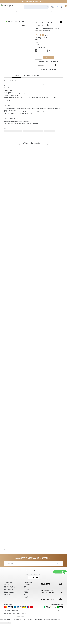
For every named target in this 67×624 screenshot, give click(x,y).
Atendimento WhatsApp (47, 591)
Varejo (36, 12)
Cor (36, 42)
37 (46, 50)
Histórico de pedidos (9, 592)
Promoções (45, 12)
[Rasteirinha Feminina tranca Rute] (18, 21)
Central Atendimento (46, 584)
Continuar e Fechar (5, 623)
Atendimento (51, 12)
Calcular (59, 65)
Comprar (48, 58)
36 (49, 50)
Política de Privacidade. (31, 621)
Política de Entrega (8, 586)
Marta (23, 25)
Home (6, 16)
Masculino (23, 12)
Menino (32, 12)
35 (36, 50)
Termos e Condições (9, 589)
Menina (27, 12)
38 (43, 50)
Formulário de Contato (47, 598)
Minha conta (7, 591)
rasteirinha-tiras (38, 131)
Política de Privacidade (9, 587)
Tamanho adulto (40, 47)
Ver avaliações (46, 30)
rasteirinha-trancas (50, 131)
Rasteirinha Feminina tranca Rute (16, 16)
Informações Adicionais (31, 75)
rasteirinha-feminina (10, 131)
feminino (19, 131)
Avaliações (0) (47, 75)
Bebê (14, 12)
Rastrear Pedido (8, 596)
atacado (25, 131)
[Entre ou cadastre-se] (53, 6)
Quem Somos (7, 584)
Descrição (16, 75)
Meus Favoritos (7, 594)
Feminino (18, 12)
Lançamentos (27, 584)
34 (39, 50)
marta (30, 131)
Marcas (40, 12)
